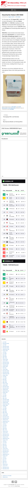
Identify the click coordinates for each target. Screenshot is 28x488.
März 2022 (5, 382)
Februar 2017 (5, 464)
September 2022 (6, 373)
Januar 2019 (5, 432)
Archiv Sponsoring (11, 108)
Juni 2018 (5, 442)
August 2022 (5, 375)
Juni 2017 (5, 458)
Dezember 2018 (6, 434)
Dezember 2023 (6, 362)
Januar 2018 (5, 448)
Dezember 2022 (6, 370)
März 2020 (5, 412)
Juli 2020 (4, 406)
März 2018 (5, 447)
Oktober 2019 (5, 419)
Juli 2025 (4, 345)
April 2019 (5, 428)
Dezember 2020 (6, 399)
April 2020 (5, 411)
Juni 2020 (5, 408)
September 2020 (6, 404)
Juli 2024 (4, 352)
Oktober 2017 (5, 452)
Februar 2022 (5, 383)
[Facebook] (13, 482)
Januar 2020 (5, 415)
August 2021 (5, 392)
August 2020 (5, 405)
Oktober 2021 (5, 389)
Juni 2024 (5, 353)
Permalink (12, 109)
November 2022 (6, 372)
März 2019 (5, 429)
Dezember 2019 (6, 416)
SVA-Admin (18, 16)
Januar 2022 (5, 385)
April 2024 (5, 356)
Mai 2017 (4, 460)
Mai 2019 (4, 427)
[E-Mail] (16, 482)
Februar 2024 (5, 359)
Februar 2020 (5, 414)
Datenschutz (5, 477)
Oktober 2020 (5, 402)
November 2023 (6, 363)
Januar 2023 (5, 369)
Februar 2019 (5, 431)
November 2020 (6, 401)
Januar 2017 (5, 465)
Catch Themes (17, 486)
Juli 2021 (4, 393)
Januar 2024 (5, 360)
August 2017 (5, 455)
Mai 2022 (4, 379)
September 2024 (6, 349)
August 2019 (5, 422)
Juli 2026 (4, 342)
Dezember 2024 (6, 346)
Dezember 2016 (6, 467)
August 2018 (5, 439)
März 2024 (5, 358)
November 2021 (6, 388)
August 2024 (5, 350)
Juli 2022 (4, 376)
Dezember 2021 (6, 386)
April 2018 (5, 445)
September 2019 (6, 421)
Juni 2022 (5, 378)
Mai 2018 (4, 444)
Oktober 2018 (5, 437)
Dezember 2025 (6, 343)
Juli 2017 (4, 457)
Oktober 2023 (5, 365)
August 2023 (5, 366)
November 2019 (6, 418)
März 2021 (5, 398)
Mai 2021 (4, 396)
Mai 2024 (4, 355)
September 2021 (6, 391)
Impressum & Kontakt (7, 475)
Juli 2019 (4, 424)
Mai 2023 (4, 368)
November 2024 (6, 347)
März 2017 (5, 462)
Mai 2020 (4, 409)
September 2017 (6, 454)
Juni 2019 (5, 425)
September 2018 (6, 438)
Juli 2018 (4, 441)
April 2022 (5, 381)
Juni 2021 (5, 395)
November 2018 (6, 435)
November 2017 (6, 451)
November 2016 (6, 468)
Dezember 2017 (6, 450)
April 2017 (5, 461)
